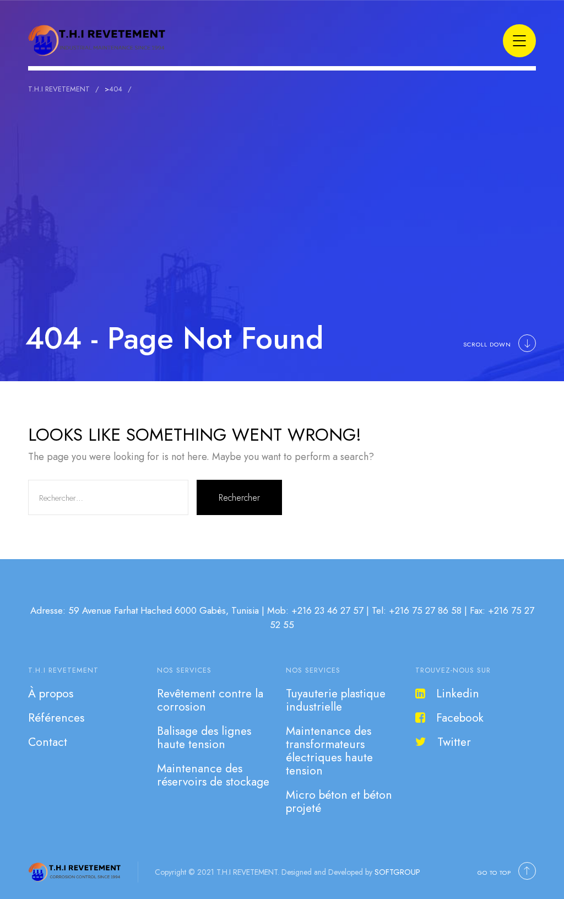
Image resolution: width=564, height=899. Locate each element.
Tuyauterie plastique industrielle (336, 700)
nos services (184, 670)
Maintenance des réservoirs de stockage (213, 775)
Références (56, 718)
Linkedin (457, 693)
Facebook (460, 718)
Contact (47, 742)
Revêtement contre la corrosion (210, 700)
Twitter (454, 742)
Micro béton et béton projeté (339, 801)
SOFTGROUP (397, 872)
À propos (50, 693)
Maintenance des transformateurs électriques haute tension (329, 751)
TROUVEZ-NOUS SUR (453, 670)
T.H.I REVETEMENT (63, 670)
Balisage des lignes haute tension (204, 737)
